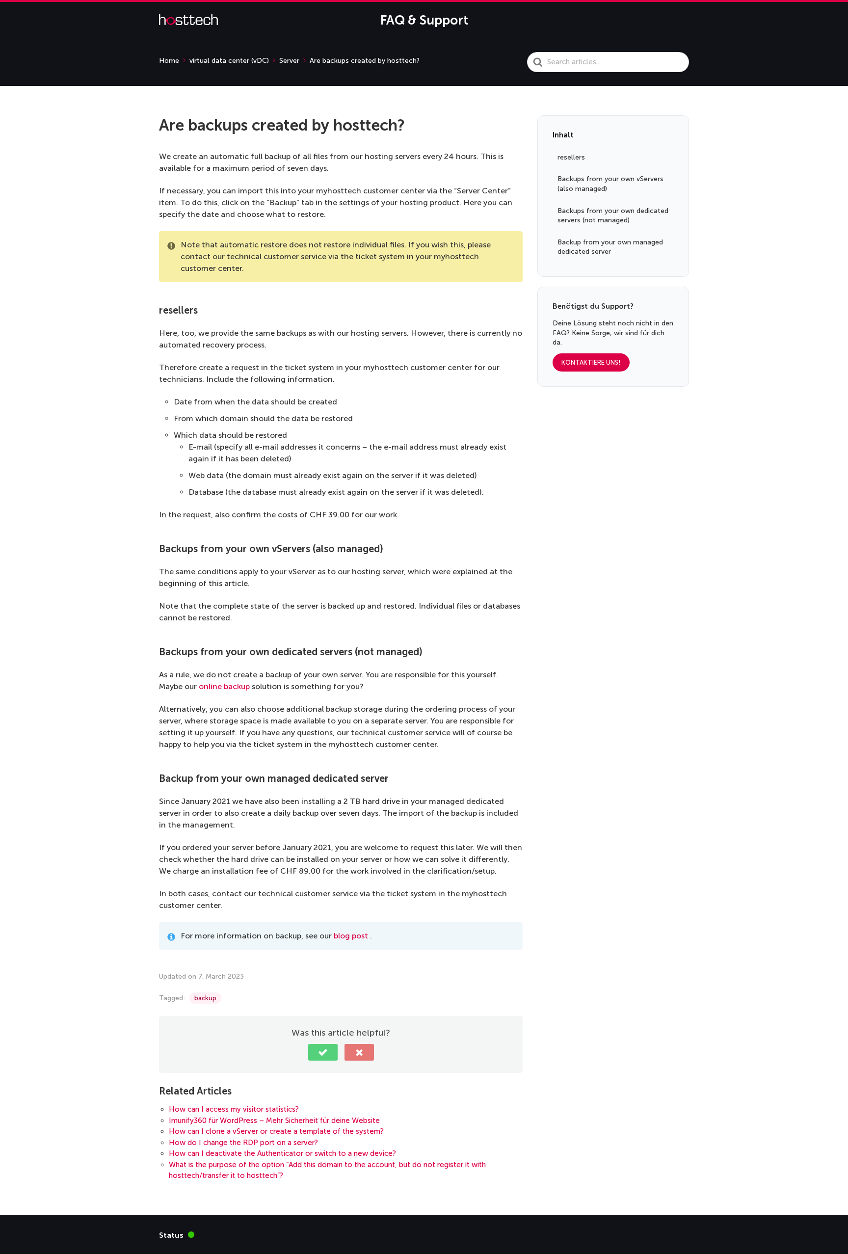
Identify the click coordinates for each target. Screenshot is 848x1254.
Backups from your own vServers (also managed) (610, 184)
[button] (323, 1052)
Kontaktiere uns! (591, 362)
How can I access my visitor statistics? (234, 1109)
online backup (224, 686)
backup (205, 998)
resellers (571, 157)
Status (176, 1234)
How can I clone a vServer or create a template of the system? (276, 1131)
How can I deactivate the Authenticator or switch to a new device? (282, 1153)
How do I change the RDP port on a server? (243, 1142)
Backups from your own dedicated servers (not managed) (612, 216)
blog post (351, 935)
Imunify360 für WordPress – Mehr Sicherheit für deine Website (274, 1120)
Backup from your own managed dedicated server (610, 247)
